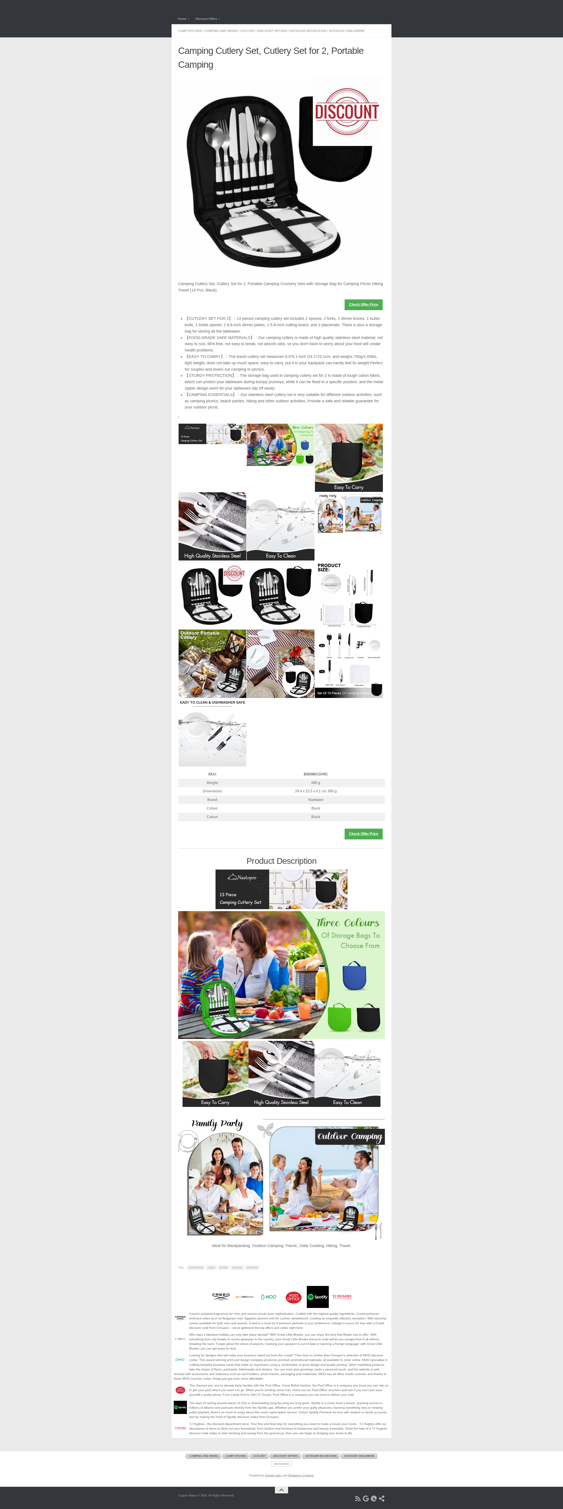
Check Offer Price (363, 304)
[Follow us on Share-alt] (382, 1499)
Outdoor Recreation (307, 31)
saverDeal (252, 1267)
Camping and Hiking (221, 31)
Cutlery (247, 31)
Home (182, 18)
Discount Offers (206, 18)
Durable (223, 1267)
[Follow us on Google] (366, 1499)
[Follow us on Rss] (358, 1499)
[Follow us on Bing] (374, 1499)
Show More (281, 1464)
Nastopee (237, 1267)
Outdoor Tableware (347, 31)
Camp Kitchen (190, 31)
